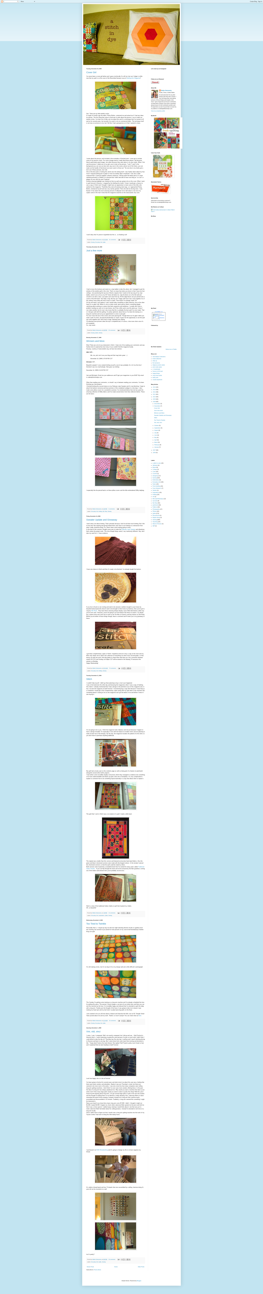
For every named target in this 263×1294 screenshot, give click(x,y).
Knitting (100, 511)
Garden (155, 490)
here (140, 1015)
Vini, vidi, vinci (93, 1031)
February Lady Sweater (128, 529)
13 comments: (112, 913)
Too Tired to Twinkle (96, 923)
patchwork (155, 505)
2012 (154, 392)
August (156, 430)
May (155, 437)
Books (154, 467)
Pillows (155, 511)
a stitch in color (157, 463)
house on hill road (158, 371)
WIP (154, 526)
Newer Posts (90, 1267)
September (157, 428)
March (156, 442)
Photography (156, 509)
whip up (155, 361)
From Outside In (157, 488)
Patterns (155, 507)
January (156, 447)
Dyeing (93, 242)
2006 (154, 452)
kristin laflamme (157, 358)
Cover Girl (91, 72)
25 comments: (112, 330)
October (156, 425)
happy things (156, 373)
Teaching (155, 521)
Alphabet (155, 465)
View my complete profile (158, 111)
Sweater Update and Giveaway (101, 519)
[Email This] (122, 240)
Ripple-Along (156, 517)
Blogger (139, 1280)
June (155, 435)
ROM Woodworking (102, 1150)
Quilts (104, 242)
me (153, 496)
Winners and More (95, 341)
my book (155, 501)
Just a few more (94, 250)
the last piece (156, 363)
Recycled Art (156, 515)
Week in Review (157, 524)
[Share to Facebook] (128, 240)
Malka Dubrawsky (166, 90)
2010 (154, 397)
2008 (154, 401)
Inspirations (101, 915)
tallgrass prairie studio (159, 365)
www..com (159, 311)
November (157, 406)
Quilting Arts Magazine (133, 78)
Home (116, 1267)
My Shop (105, 511)
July (155, 433)
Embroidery (156, 480)
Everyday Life (98, 242)
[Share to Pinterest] (130, 240)
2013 (154, 389)
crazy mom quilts (157, 375)
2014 (154, 387)
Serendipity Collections (159, 356)
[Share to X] (126, 240)
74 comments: (113, 668)
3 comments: (111, 509)
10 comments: (112, 1020)
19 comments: (112, 1259)
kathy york (155, 377)
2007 (154, 450)
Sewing (100, 332)
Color (154, 471)
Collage (155, 469)
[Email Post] (119, 239)
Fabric (154, 484)
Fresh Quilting (156, 486)
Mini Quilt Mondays (158, 498)
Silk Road (94, 611)
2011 (154, 394)
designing (155, 476)
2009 (154, 399)
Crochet (155, 473)
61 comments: (113, 239)
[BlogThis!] (124, 240)
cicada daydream (157, 379)
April (155, 440)
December (157, 403)
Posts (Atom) (97, 1270)
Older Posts (141, 1267)
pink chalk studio (157, 367)
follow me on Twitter (171, 349)
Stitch (89, 679)
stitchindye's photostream (161, 317)
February (157, 445)
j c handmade (156, 369)
